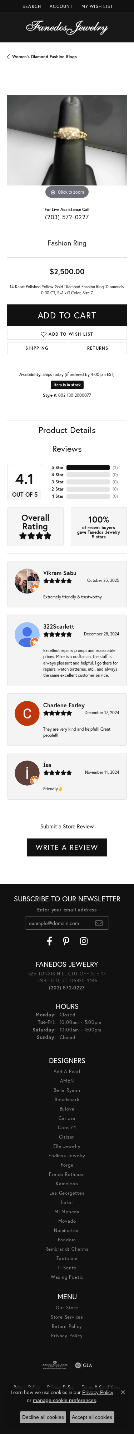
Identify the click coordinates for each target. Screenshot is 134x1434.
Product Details (67, 430)
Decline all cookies (43, 1417)
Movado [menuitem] (67, 1221)
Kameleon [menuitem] (67, 1184)
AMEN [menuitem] (67, 1081)
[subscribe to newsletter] (99, 922)
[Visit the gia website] (83, 1365)
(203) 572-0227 (67, 217)
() (115, 467)
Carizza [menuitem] (67, 1118)
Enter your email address (67, 910)
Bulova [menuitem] (67, 1109)
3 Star (57, 481)
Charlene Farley (64, 705)
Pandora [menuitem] (67, 1240)
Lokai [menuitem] (67, 1202)
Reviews (67, 448)
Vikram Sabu (59, 572)
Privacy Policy (67, 1336)
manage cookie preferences (64, 1400)
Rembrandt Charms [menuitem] (67, 1249)
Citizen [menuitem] (67, 1137)
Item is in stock (67, 384)
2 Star (57, 489)
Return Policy (67, 1326)
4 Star (57, 474)
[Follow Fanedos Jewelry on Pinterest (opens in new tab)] (66, 941)
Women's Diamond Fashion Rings (44, 56)
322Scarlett (58, 626)
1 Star (58, 496)
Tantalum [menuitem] (66, 1258)
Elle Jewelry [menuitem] (67, 1146)
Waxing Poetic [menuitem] (67, 1277)
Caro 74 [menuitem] (67, 1128)
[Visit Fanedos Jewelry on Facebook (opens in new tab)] (49, 941)
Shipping (37, 348)
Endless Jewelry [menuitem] (67, 1156)
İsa (47, 764)
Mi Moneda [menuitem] (67, 1212)
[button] (31, 6)
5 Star (57, 467)
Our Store (67, 1308)
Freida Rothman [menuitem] (67, 1174)
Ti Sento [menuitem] (67, 1268)
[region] (67, 140)
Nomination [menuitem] (67, 1230)
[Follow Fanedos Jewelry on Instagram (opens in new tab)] (83, 941)
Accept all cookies (92, 1417)
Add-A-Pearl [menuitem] (67, 1071)
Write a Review (67, 847)
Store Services (67, 1317)
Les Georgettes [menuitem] (66, 1193)
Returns (97, 348)
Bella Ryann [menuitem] (67, 1090)
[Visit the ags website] (55, 1365)
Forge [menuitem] (67, 1165)
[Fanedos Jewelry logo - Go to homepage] (67, 28)
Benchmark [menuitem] (67, 1100)
